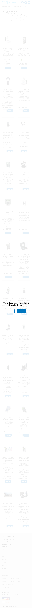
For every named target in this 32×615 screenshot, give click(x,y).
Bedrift (22, 311)
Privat (10, 311)
